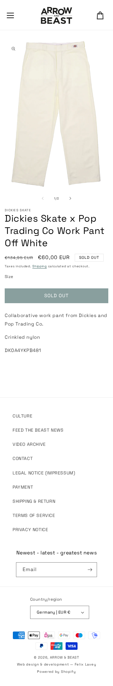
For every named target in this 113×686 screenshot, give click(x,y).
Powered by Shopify (56, 671)
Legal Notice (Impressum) (44, 473)
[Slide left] (43, 198)
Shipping (39, 266)
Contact (23, 458)
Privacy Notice (30, 529)
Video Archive (29, 444)
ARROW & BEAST (64, 657)
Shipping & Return (34, 501)
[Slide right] (70, 198)
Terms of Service (34, 515)
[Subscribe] (90, 569)
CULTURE (22, 416)
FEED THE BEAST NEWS (38, 430)
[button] (10, 15)
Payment (23, 487)
